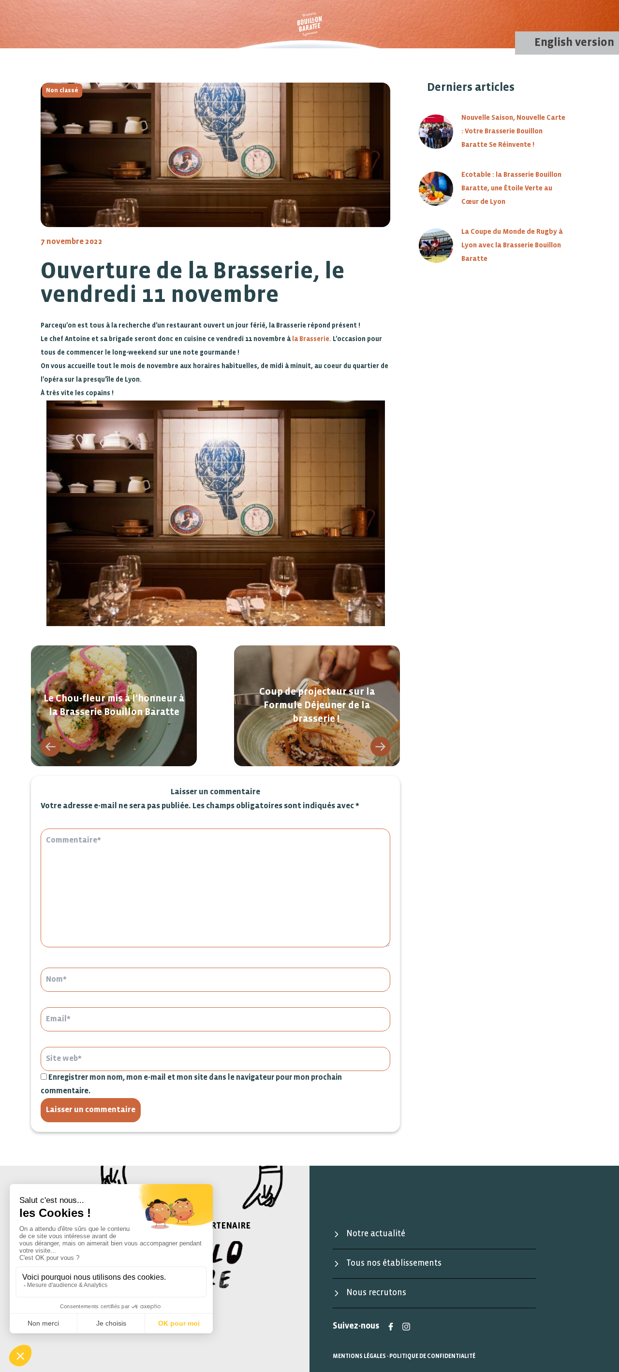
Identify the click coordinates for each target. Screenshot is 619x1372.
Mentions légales (359, 1356)
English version (574, 42)
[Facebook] (391, 1326)
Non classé (62, 90)
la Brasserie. (311, 339)
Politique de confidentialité (432, 1356)
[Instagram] (406, 1326)
